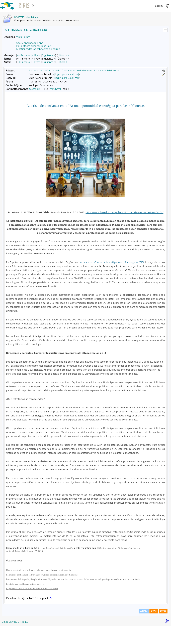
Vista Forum (23, 36)
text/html (55, 88)
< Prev (36, 55)
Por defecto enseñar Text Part (33, 45)
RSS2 (163, 611)
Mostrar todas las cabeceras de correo (38, 49)
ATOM (143, 611)
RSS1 (154, 611)
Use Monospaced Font (29, 42)
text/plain (34, 88)
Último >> (63, 55)
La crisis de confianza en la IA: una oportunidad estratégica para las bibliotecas (74, 70)
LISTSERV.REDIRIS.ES (15, 621)
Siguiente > (48, 55)
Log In (159, 5)
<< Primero (23, 55)
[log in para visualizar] (66, 74)
